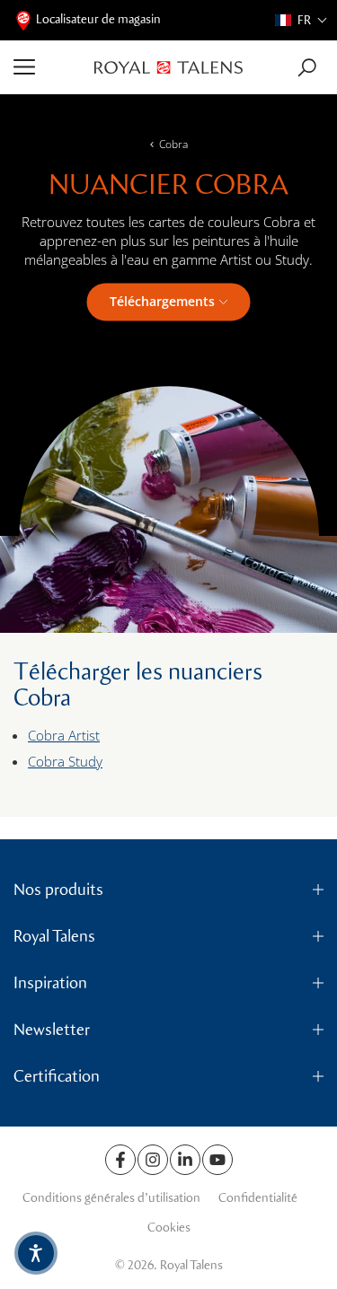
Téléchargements (162, 301)
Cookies (169, 1227)
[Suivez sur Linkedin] (185, 1159)
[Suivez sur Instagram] (152, 1159)
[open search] (307, 68)
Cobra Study (65, 761)
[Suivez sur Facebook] (120, 1159)
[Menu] (47, 67)
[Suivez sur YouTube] (217, 1159)
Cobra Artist (64, 735)
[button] (301, 20)
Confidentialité (257, 1198)
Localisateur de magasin (98, 19)
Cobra (173, 144)
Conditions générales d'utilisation (111, 1198)
